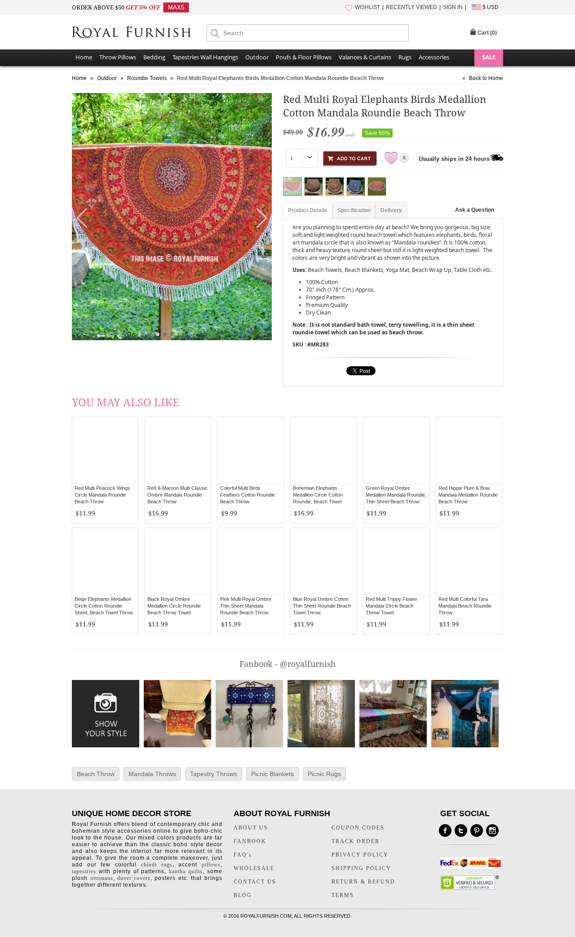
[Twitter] (461, 830)
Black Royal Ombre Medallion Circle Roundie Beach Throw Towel (174, 605)
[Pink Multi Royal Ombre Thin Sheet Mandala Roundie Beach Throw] (250, 561)
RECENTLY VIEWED (411, 7)
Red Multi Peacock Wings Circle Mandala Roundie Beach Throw (102, 494)
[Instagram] (492, 830)
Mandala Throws (152, 773)
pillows (211, 865)
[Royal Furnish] (139, 33)
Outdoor (257, 57)
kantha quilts (186, 871)
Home (83, 57)
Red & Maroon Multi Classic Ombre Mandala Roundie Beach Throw (177, 494)
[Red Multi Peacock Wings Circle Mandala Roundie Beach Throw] (105, 450)
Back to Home (486, 78)
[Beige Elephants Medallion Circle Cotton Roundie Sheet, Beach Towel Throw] (105, 561)
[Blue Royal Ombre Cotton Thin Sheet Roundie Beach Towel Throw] (323, 561)
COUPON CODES (358, 828)
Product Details (307, 210)
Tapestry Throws (213, 773)
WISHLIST (367, 7)
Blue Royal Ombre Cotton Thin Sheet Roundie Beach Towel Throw (322, 605)
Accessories (434, 57)
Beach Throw (96, 773)
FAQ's (243, 855)
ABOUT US (251, 828)
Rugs (404, 57)
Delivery (391, 210)
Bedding (154, 57)
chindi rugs (156, 865)
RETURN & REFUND (363, 882)
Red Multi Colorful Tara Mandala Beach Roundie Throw (464, 605)
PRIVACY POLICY (360, 855)
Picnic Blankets (272, 773)
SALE (488, 57)
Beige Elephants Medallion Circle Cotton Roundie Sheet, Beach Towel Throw (104, 605)
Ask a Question (474, 210)
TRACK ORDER (356, 841)
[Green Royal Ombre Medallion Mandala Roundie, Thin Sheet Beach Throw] (396, 450)
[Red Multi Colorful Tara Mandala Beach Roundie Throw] (469, 561)
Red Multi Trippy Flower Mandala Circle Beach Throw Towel (391, 605)
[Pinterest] (476, 830)
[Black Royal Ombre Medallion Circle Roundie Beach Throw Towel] (178, 561)
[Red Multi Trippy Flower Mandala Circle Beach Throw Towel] (396, 561)
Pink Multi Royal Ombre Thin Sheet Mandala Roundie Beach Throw (245, 605)
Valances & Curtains (365, 57)
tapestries (84, 871)
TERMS (343, 895)
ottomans (101, 878)
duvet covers (133, 878)
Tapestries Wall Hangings (205, 57)
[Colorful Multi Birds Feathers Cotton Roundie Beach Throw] (250, 450)
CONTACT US (255, 882)
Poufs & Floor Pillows (304, 57)
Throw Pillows (117, 57)
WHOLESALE (254, 868)
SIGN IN (453, 7)
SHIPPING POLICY (361, 868)
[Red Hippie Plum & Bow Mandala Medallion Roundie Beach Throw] (469, 450)
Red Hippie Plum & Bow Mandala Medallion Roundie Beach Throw (468, 494)
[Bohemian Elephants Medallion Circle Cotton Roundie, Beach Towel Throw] (323, 450)
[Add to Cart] (350, 157)
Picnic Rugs (324, 773)
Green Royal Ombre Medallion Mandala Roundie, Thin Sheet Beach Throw (396, 494)
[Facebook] (445, 830)
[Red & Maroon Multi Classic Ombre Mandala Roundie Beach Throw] (178, 450)
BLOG (243, 895)
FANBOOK (250, 841)
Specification (354, 210)
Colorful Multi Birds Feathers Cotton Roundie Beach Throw (247, 494)
